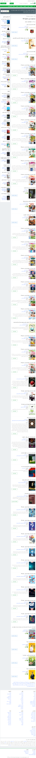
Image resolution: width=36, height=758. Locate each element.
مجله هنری (9, 723)
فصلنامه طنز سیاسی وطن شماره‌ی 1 (22, 445)
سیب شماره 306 (17, 684)
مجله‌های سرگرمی (23, 439)
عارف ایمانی (25, 419)
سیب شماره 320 (14, 340)
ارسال (10, 745)
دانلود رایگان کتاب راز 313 (27, 683)
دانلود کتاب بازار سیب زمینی (31, 51)
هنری (22, 723)
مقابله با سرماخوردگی (14, 169)
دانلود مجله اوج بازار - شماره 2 (30, 668)
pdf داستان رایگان (19, 385)
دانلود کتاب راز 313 (19, 328)
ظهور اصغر (15, 327)
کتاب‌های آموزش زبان (3, 153)
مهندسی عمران (33, 713)
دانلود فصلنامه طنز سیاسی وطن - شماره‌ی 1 (28, 437)
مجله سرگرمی (9, 716)
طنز (34, 697)
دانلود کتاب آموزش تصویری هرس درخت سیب (28, 466)
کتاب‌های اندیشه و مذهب (22, 325)
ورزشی (22, 722)
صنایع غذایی (20, 27)
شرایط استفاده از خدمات (32, 754)
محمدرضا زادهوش (3, 143)
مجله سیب (16, 71)
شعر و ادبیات (33, 728)
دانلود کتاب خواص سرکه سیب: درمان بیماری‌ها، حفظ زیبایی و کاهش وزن (24, 38)
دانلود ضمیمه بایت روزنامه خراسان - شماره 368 (28, 573)
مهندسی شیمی (33, 718)
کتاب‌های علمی (24, 468)
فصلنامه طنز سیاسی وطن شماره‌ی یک (19, 446)
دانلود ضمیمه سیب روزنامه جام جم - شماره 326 (28, 308)
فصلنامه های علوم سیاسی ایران (24, 443)
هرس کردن (21, 470)
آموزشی (34, 735)
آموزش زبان (33, 705)
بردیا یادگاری (4, 33)
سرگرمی (22, 717)
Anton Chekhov (26, 498)
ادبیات (31, 6)
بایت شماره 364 (20, 513)
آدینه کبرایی (25, 216)
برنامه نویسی (9, 696)
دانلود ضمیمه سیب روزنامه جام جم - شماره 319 (28, 268)
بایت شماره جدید (24, 513)
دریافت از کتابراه (14, 32)
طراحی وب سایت (9, 701)
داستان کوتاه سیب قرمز (21, 382)
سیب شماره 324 (19, 368)
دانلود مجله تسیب (18, 165)
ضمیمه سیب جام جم (16, 72)
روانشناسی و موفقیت (32, 730)
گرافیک (10, 702)
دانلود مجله (23, 181)
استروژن (14, 155)
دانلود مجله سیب (18, 83)
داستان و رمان (33, 729)
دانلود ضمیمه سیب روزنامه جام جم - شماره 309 (28, 78)
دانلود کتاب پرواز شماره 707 (31, 417)
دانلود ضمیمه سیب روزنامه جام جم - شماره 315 (28, 174)
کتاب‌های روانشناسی (3, 27)
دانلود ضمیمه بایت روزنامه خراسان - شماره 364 (28, 506)
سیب (26, 21)
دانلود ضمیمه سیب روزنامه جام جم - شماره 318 (28, 255)
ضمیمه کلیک (23, 409)
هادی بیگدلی (4, 107)
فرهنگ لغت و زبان (32, 703)
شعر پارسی (24, 204)
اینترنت (10, 692)
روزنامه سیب (19, 71)
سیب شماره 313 (27, 682)
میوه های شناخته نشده (14, 87)
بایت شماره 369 (16, 593)
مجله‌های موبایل (18, 393)
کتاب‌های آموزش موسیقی (4, 85)
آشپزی (22, 713)
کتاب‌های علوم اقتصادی (4, 22)
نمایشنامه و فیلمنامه (32, 702)
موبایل (27, 398)
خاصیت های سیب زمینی (20, 683)
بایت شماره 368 (20, 579)
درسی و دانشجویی (20, 705)
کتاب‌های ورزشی (4, 183)
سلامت (22, 73)
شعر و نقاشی (21, 204)
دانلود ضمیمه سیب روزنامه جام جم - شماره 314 (28, 133)
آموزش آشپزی (24, 217)
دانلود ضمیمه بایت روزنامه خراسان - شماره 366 (28, 546)
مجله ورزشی (9, 718)
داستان (34, 692)
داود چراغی (26, 26)
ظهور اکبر (13, 327)
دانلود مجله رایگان (16, 444)
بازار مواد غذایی (24, 27)
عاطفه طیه (26, 189)
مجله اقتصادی (24, 644)
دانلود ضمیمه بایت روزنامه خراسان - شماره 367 (28, 560)
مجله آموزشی (9, 719)
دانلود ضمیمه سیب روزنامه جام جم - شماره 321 (28, 349)
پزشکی (22, 695)
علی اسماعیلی (4, 63)
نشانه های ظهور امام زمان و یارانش (21, 327)
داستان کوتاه (14, 384)
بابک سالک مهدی (3, 84)
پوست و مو (19, 73)
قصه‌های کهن (24, 631)
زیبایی (22, 716)
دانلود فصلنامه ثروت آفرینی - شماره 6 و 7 (29, 655)
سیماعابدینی (25, 454)
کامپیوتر (25, 6)
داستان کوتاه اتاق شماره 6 (16, 497)
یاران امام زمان (25, 329)
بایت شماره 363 (20, 526)
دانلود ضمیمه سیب (23, 83)
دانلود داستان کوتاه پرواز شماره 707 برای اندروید (22, 430)
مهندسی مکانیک (33, 717)
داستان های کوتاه (19, 384)
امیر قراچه (26, 377)
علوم (28, 6)
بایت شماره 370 (20, 606)
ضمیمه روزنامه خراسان (25, 593)
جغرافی (22, 697)
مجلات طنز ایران (21, 444)
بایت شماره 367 (20, 566)
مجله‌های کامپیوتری (23, 393)
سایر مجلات (9, 724)
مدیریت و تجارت (33, 733)
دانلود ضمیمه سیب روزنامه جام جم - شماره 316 (28, 228)
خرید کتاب (26, 753)
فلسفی (22, 702)
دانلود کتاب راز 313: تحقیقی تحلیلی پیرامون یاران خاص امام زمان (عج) (24, 322)
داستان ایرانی (23, 385)
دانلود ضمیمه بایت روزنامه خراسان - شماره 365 (28, 533)
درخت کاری (24, 471)
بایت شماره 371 (20, 619)
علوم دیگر (22, 708)
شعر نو (34, 696)
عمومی (17, 6)
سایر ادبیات (33, 706)
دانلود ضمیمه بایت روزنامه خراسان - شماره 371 (28, 613)
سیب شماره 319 (21, 274)
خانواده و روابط (21, 714)
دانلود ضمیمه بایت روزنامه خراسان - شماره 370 (28, 600)
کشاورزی (24, 470)
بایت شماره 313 (17, 682)
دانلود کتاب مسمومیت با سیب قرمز (29, 376)
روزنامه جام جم (21, 72)
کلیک (17, 409)
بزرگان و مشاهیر (21, 712)
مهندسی (21, 6)
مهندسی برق (33, 716)
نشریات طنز (24, 444)
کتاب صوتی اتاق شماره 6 (22, 497)
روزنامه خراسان (23, 525)
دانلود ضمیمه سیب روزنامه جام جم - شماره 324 (28, 362)
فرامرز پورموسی (4, 26)
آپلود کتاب (3, 3)
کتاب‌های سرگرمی (4, 42)
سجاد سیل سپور (25, 438)
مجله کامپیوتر (14, 409)
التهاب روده (16, 114)
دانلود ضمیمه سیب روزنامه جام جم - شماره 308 (28, 160)
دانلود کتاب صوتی (14, 501)
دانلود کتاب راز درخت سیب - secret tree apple (28, 453)
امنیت (10, 695)
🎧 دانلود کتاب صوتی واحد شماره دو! (29, 187)
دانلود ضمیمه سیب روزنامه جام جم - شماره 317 (28, 241)
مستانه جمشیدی (25, 53)
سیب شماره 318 (21, 261)
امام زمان (27, 328)
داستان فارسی (14, 385)
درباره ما (34, 752)
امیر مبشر (4, 182)
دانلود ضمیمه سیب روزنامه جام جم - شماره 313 (28, 65)
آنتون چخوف (25, 495)
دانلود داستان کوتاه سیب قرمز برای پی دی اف (19, 381)
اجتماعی (25, 190)
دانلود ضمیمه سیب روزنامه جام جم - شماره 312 (28, 119)
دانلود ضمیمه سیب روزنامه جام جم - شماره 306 (28, 147)
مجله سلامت (9, 722)
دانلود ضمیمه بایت (15, 513)
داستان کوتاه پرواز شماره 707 (24, 429)
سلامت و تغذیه (21, 718)
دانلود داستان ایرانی (15, 428)
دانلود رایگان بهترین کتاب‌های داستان (3, 96)
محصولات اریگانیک (23, 356)
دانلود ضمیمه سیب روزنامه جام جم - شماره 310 (28, 92)
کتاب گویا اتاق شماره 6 (21, 498)
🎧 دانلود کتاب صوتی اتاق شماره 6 (30, 493)
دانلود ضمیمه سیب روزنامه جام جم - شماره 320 (28, 335)
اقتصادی (22, 692)
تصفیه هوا (19, 260)
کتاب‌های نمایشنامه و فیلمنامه (22, 482)
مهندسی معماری (33, 714)
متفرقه (22, 724)
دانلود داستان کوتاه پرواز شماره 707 (16, 429)
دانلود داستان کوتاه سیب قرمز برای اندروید (21, 383)
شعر (34, 695)
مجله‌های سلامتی (24, 67)
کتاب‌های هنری (4, 77)
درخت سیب (18, 470)
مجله (14, 6)
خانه (34, 6)
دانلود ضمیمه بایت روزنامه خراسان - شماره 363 (28, 520)
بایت (17, 525)
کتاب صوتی (10, 6)
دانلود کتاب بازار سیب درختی (31, 24)
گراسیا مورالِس (25, 481)
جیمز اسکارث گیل (3, 101)
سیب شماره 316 (24, 234)
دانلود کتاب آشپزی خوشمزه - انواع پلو (29, 214)
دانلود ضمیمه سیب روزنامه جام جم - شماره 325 (28, 295)
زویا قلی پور (4, 136)
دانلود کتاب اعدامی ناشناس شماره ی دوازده (28, 479)
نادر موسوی (4, 76)
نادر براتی (4, 94)
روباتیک (34, 719)
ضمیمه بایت (25, 392)
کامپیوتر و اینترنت (8, 703)
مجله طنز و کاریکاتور (15, 443)
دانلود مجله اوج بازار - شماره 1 (30, 641)
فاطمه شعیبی (4, 41)
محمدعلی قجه (4, 188)
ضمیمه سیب (29, 21)
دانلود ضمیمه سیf (17, 367)
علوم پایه (22, 707)
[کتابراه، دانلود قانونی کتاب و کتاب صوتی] (26, 30)
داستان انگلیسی (20, 426)
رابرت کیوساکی (4, 20)
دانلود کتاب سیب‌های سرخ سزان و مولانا (29, 201)
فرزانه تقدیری (4, 122)
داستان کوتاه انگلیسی (25, 426)
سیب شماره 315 (24, 180)
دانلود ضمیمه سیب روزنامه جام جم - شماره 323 (28, 281)
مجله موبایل (9, 713)
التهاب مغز (16, 100)
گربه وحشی (16, 155)
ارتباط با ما (33, 751)
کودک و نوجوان (21, 719)
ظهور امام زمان (24, 328)
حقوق (22, 703)
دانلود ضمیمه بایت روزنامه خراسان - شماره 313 (28, 390)
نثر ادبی (34, 700)
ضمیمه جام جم (25, 72)
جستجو (12, 3)
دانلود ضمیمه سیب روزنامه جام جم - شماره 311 (28, 106)
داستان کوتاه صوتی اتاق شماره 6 (22, 499)
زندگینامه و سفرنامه (32, 701)
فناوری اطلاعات (24, 398)
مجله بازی (10, 714)
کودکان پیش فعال (20, 155)
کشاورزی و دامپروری (20, 706)
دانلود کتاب (14, 75)
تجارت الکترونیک (9, 697)
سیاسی (22, 701)
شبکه (10, 700)
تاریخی (22, 696)
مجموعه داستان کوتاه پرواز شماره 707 (22, 428)
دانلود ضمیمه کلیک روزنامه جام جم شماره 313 (28, 404)
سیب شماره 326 (21, 316)
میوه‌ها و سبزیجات (23, 40)
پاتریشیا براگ (25, 39)
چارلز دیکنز (4, 69)
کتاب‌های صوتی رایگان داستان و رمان (3, 35)
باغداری (16, 470)
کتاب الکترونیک (26, 751)
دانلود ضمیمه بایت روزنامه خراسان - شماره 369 (28, 586)
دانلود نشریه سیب (24, 71)
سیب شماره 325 (19, 301)
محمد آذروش (4, 152)
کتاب (5, 742)
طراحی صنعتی (33, 712)
